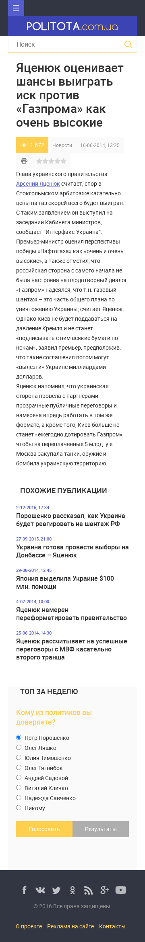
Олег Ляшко (39, 748)
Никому (34, 808)
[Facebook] (24, 890)
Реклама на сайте (70, 926)
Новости (62, 145)
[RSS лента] (89, 890)
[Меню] (16, 8)
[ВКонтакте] (40, 890)
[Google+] (105, 890)
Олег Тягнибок (43, 768)
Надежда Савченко (49, 798)
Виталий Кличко (45, 788)
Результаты (101, 829)
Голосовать (44, 829)
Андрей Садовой (45, 778)
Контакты (112, 926)
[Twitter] (56, 890)
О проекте (29, 926)
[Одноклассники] (72, 890)
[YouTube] (121, 890)
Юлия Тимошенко (47, 758)
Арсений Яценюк (38, 183)
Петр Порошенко (46, 737)
